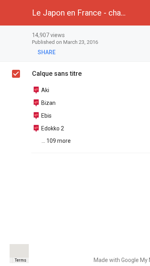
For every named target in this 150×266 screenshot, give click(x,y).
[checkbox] (16, 74)
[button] (12, 12)
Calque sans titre (57, 73)
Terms (20, 260)
